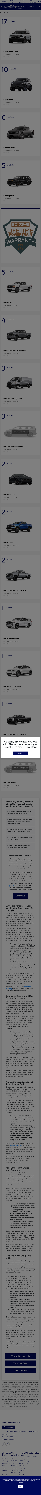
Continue (20, 753)
